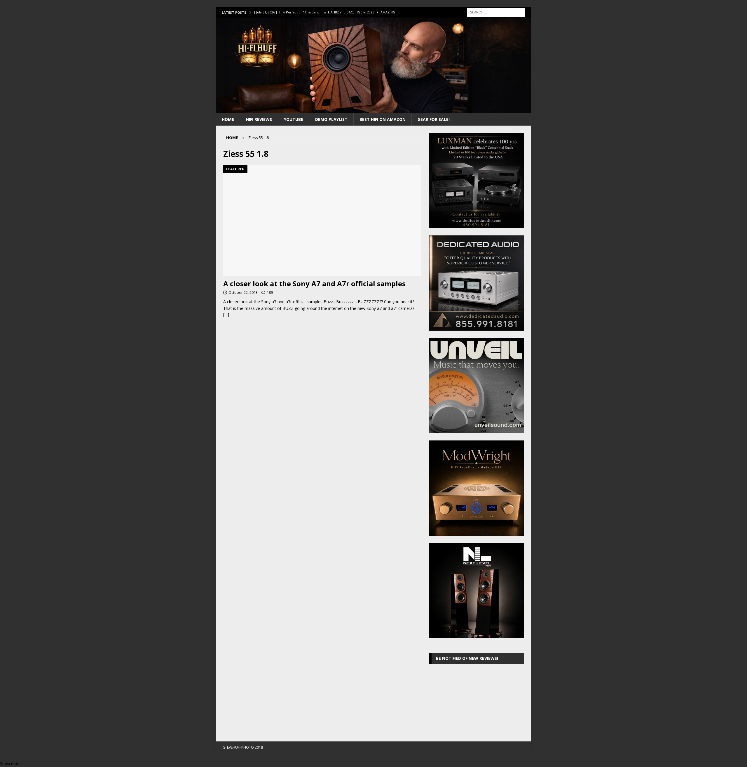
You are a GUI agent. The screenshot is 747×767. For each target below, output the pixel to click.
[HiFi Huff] (373, 109)
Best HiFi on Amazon (382, 119)
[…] (226, 314)
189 (270, 292)
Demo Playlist (331, 119)
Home (228, 119)
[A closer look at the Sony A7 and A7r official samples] (322, 220)
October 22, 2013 (243, 292)
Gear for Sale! (434, 119)
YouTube (293, 119)
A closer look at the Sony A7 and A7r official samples (314, 283)
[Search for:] (496, 12)
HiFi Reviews (259, 119)
